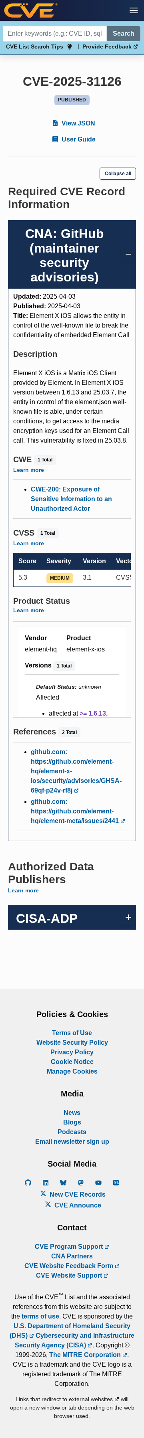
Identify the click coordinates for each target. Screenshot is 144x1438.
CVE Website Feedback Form (69, 1265)
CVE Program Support (69, 1246)
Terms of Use (72, 1032)
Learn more (28, 470)
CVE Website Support (70, 1275)
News (72, 1112)
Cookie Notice (72, 1061)
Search (123, 33)
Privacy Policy (72, 1052)
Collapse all (118, 173)
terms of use (40, 1316)
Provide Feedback (107, 46)
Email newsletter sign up (72, 1141)
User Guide (78, 139)
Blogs (72, 1122)
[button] (134, 10)
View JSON (77, 123)
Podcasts (72, 1132)
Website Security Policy (72, 1042)
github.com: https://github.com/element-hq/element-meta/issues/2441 (75, 811)
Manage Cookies (72, 1071)
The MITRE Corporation (85, 1354)
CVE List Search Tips (34, 46)
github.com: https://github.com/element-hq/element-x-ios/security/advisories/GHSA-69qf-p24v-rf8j (76, 771)
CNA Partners (72, 1256)
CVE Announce (77, 1205)
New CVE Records (77, 1194)
